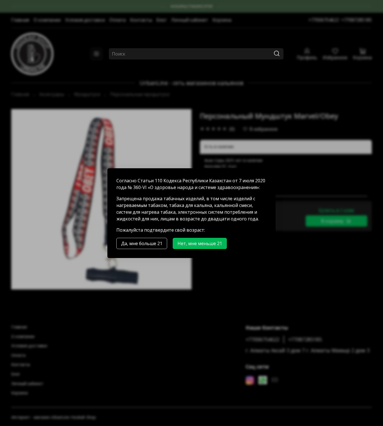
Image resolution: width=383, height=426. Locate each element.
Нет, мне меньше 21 (199, 243)
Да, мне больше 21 (141, 243)
